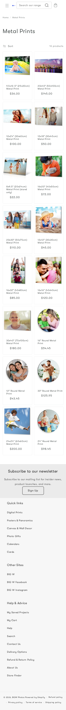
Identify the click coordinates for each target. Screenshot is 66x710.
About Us (12, 667)
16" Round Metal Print (47, 342)
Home (5, 17)
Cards (10, 551)
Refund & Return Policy (20, 659)
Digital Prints (14, 512)
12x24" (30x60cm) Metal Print (16, 137)
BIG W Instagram (17, 590)
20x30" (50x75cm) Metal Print (16, 241)
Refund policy (55, 697)
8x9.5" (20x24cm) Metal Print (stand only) (16, 189)
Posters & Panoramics (20, 520)
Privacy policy (15, 702)
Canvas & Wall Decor (19, 528)
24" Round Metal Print (47, 442)
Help (9, 628)
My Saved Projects (18, 612)
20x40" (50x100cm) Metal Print (49, 87)
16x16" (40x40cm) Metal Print (48, 291)
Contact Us (14, 644)
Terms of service (34, 702)
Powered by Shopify (35, 697)
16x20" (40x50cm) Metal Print (48, 188)
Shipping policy (53, 702)
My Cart (12, 620)
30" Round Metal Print (50, 390)
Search (11, 636)
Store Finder (14, 675)
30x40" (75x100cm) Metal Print (17, 342)
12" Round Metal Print (15, 392)
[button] (7, 5)
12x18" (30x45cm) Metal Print (48, 137)
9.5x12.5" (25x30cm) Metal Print (18, 87)
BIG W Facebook (17, 582)
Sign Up (33, 490)
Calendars (13, 544)
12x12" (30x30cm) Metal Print (48, 241)
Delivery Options (17, 651)
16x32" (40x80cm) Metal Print (16, 291)
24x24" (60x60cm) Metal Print (17, 442)
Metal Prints (18, 17)
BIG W (11, 574)
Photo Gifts (14, 536)
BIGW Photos (18, 697)
